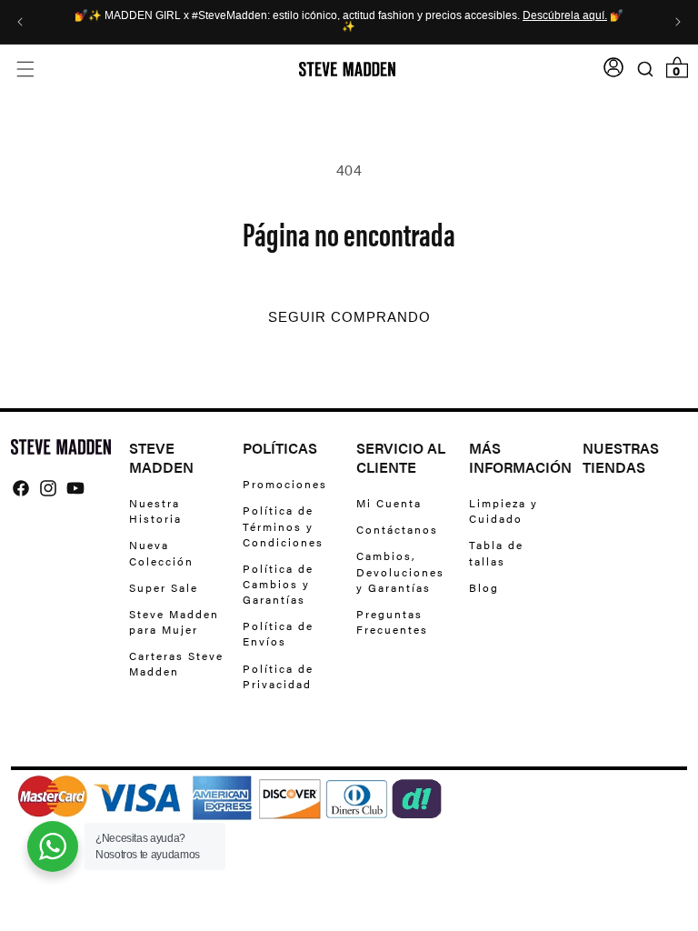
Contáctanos (397, 529)
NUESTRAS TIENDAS (621, 458)
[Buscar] (645, 69)
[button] (25, 69)
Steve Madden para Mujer (174, 621)
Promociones (285, 484)
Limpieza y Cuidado (503, 511)
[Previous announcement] (20, 22)
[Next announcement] (678, 22)
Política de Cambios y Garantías (278, 583)
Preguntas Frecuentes (392, 621)
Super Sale (163, 587)
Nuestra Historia (155, 511)
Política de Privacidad (278, 676)
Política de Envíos (278, 633)
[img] (21, 488)
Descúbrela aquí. (565, 16)
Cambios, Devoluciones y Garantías (400, 571)
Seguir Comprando (349, 317)
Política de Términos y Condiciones (283, 525)
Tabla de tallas (496, 552)
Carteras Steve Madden (176, 663)
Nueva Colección (161, 552)
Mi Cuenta (389, 503)
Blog (484, 587)
